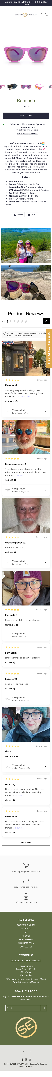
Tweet (20, 215)
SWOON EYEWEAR (17, 1064)
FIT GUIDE (26, 936)
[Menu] (6, 15)
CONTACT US (26, 946)
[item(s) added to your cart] (47, 15)
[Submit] (44, 1008)
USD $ (24, 1051)
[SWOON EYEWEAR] (26, 15)
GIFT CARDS (26, 928)
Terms (30, 1066)
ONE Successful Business (36, 1064)
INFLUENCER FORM (26, 943)
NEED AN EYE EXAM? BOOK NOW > (49, 348)
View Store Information (27, 134)
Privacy (22, 1066)
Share (34, 215)
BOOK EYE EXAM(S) (26, 925)
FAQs (26, 932)
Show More (25, 397)
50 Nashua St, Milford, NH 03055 (26, 960)
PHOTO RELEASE (26, 939)
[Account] (41, 15)
